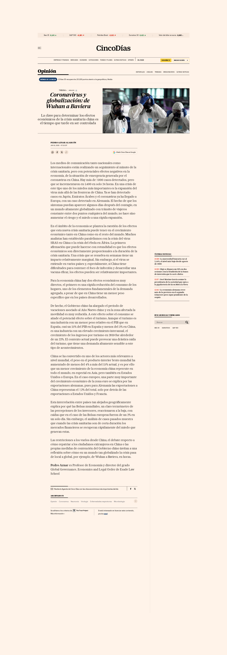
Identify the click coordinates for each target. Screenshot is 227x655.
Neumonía (75, 501)
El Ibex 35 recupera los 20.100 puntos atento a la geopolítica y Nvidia (85, 79)
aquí (106, 514)
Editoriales (140, 72)
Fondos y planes (106, 60)
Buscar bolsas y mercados (167, 315)
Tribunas (158, 72)
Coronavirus (64, 501)
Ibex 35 (46, 35)
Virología (84, 501)
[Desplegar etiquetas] (135, 501)
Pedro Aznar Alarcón (63, 142)
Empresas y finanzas (61, 60)
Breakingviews (168, 72)
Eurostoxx (166, 328)
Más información (57, 514)
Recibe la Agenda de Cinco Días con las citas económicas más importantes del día (86, 489)
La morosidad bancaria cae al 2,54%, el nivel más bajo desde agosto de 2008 (171, 261)
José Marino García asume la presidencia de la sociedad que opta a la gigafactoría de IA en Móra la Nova (171, 282)
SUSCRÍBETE (166, 60)
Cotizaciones (93, 60)
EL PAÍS (139, 59)
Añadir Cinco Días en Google (126, 152)
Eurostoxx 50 (134, 35)
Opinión (131, 60)
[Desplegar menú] (39, 48)
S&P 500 (72, 35)
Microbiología (119, 501)
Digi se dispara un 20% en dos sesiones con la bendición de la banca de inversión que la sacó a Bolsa (171, 271)
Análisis (150, 72)
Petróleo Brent (102, 35)
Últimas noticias (120, 60)
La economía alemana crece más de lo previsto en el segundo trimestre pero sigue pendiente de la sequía (171, 293)
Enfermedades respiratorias (101, 501)
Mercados (74, 60)
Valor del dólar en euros (167, 35)
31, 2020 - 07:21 (59, 145)
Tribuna (62, 90)
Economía (83, 60)
